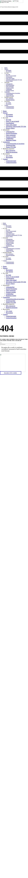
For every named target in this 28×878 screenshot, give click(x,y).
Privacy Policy (10, 128)
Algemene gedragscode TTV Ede (14, 79)
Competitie (7, 91)
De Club (8, 74)
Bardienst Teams (11, 140)
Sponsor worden (10, 87)
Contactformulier (10, 108)
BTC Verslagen (9, 98)
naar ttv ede (10, 373)
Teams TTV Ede (11, 147)
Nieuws (6, 69)
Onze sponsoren (10, 86)
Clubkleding (9, 89)
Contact (6, 105)
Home (5, 111)
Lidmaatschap (9, 83)
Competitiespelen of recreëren (13, 93)
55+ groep (8, 102)
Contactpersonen (10, 106)
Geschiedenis (9, 77)
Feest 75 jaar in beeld (11, 75)
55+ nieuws (9, 116)
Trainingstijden (9, 94)
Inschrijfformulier (10, 85)
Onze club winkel (10, 78)
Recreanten (8, 70)
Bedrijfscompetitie (11, 152)
